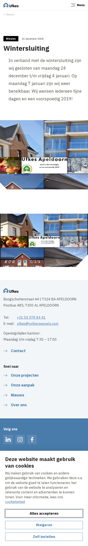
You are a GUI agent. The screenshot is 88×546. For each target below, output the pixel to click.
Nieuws (10, 14)
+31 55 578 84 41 (31, 317)
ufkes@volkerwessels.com (37, 323)
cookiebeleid (15, 502)
